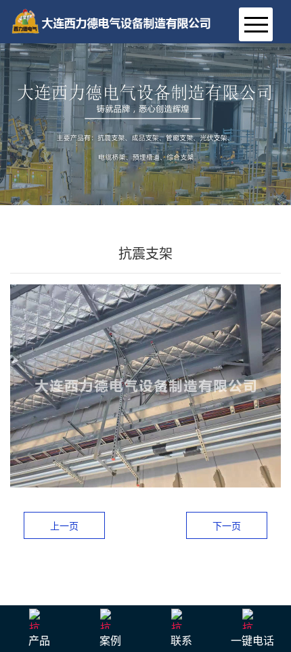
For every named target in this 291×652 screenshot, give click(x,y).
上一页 (64, 525)
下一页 (226, 525)
